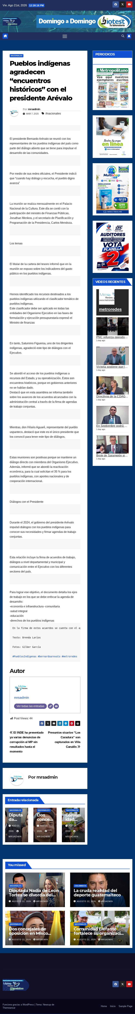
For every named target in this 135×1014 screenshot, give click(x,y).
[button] (122, 36)
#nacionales (53, 113)
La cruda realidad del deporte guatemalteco (97, 892)
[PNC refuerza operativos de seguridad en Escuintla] (112, 326)
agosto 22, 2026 (22, 901)
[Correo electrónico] (56, 706)
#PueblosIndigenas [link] (24, 656)
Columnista (80, 886)
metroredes (110, 309)
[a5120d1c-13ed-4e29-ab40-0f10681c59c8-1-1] (112, 136)
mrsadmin (34, 109)
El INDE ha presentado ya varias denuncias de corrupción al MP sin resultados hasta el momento (27, 742)
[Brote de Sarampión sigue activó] (112, 445)
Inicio (112, 1006)
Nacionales (16, 56)
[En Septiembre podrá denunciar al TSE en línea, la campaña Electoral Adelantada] (112, 415)
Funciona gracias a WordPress (19, 1004)
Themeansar (9, 1007)
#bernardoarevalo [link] (49, 656)
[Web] (50, 706)
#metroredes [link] (69, 656)
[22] (112, 189)
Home (104, 1006)
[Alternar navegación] (64, 36)
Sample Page (125, 1006)
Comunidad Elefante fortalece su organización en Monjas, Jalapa (100, 933)
